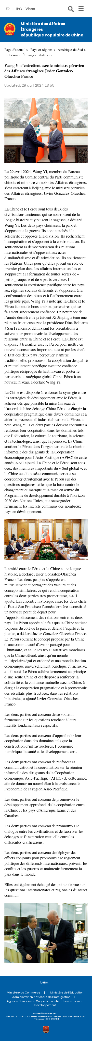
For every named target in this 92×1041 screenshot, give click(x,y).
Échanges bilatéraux (37, 55)
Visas (30, 8)
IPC (19, 8)
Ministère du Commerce (23, 992)
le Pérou (12, 55)
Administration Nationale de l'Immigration (41, 997)
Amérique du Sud (70, 49)
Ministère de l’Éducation (66, 992)
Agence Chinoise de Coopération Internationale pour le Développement (45, 1003)
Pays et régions (41, 49)
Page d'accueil (15, 49)
